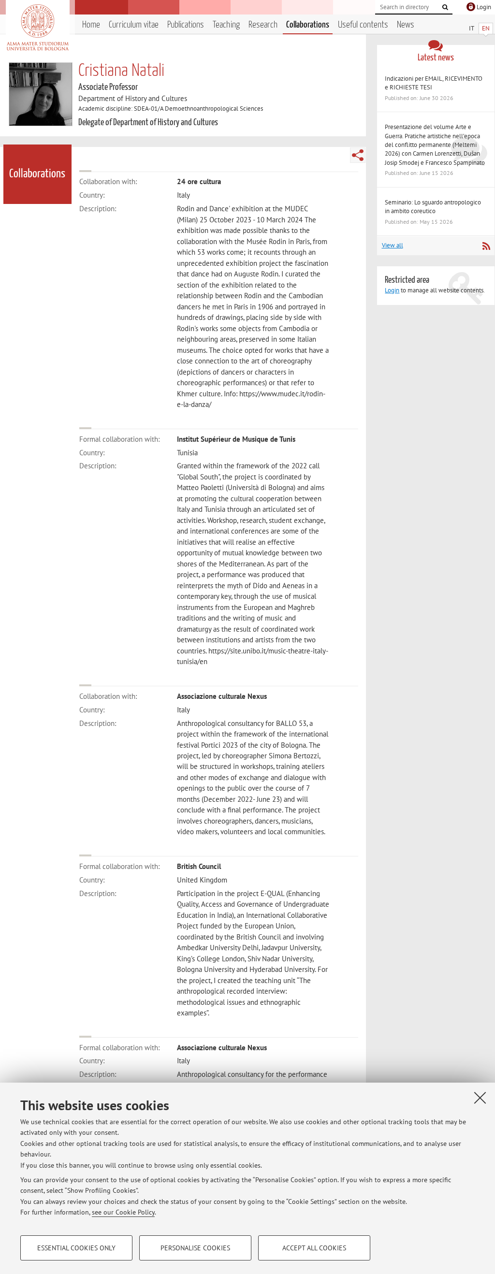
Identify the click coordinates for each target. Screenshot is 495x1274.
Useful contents (363, 24)
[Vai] (445, 7)
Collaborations (307, 24)
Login (392, 290)
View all (392, 245)
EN (486, 28)
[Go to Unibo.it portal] (37, 27)
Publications (185, 24)
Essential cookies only (76, 1248)
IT (471, 28)
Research (262, 24)
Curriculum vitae (134, 24)
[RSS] (486, 246)
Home (91, 24)
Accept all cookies (314, 1248)
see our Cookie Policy (123, 1212)
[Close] (480, 1097)
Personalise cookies (195, 1248)
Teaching (226, 24)
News (405, 24)
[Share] (357, 155)
